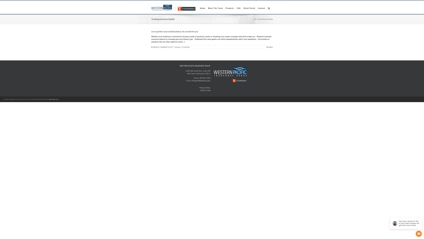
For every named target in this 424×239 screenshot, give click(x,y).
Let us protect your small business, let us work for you (174, 31)
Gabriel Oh (156, 47)
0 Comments (186, 47)
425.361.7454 (205, 78)
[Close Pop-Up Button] (420, 215)
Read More (269, 47)
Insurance (178, 47)
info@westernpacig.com (200, 81)
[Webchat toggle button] (419, 234)
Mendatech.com (54, 99)
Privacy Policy (204, 88)
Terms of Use (205, 90)
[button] (269, 8)
